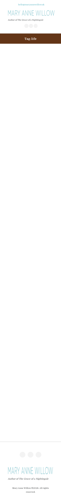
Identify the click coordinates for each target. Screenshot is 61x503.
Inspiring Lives (18, 397)
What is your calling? (21, 191)
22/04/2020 (14, 402)
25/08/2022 (14, 115)
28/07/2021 (13, 280)
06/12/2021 (13, 197)
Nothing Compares (20, 356)
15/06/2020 (14, 362)
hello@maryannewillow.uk (31, 5)
